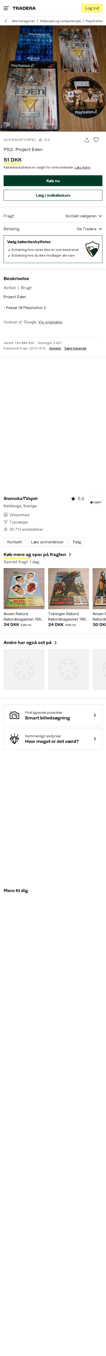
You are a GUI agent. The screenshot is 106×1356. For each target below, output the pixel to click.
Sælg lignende (75, 348)
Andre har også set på (31, 642)
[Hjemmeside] (24, 8)
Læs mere (82, 167)
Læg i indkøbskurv (53, 195)
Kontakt (14, 542)
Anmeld (55, 348)
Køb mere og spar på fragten (35, 554)
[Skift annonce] (87, 140)
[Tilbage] (8, 21)
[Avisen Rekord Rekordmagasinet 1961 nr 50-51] (24, 588)
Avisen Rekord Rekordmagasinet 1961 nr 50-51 (23, 617)
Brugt (26, 288)
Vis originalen (50, 322)
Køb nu (53, 181)
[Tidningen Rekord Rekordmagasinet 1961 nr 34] (68, 588)
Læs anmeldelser (47, 542)
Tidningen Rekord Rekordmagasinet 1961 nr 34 (67, 617)
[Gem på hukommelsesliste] (96, 140)
